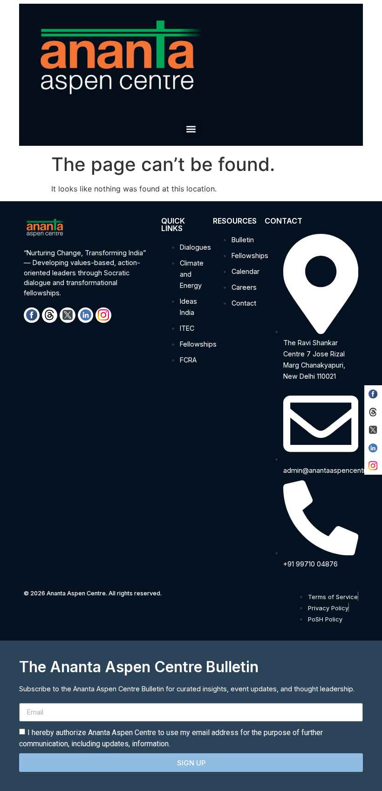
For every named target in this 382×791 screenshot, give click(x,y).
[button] (191, 128)
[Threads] (50, 315)
